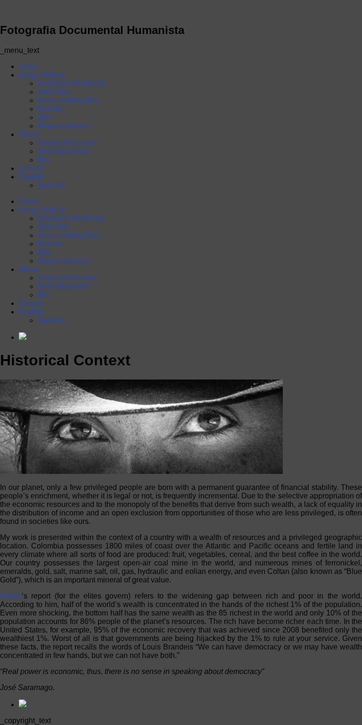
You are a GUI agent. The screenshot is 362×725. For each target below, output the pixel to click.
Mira (45, 117)
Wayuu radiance (65, 126)
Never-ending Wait (69, 100)
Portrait (50, 109)
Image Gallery (42, 75)
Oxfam (11, 596)
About (29, 134)
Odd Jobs (54, 92)
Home (29, 66)
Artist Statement (64, 151)
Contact (32, 168)
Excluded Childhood (72, 83)
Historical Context (67, 143)
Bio (43, 160)
